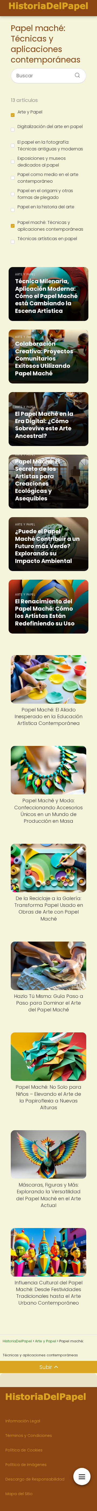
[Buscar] (75, 73)
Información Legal (22, 1421)
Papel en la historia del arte (46, 207)
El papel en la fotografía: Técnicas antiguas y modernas (50, 145)
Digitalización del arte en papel (50, 126)
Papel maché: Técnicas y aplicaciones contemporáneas (50, 225)
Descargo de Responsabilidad (34, 1479)
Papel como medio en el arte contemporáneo (48, 177)
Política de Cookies (24, 1450)
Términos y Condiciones (28, 1435)
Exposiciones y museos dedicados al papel (42, 161)
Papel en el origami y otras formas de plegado (45, 194)
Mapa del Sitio (19, 1493)
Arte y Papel (30, 112)
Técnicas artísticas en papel (47, 239)
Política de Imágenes (26, 1464)
